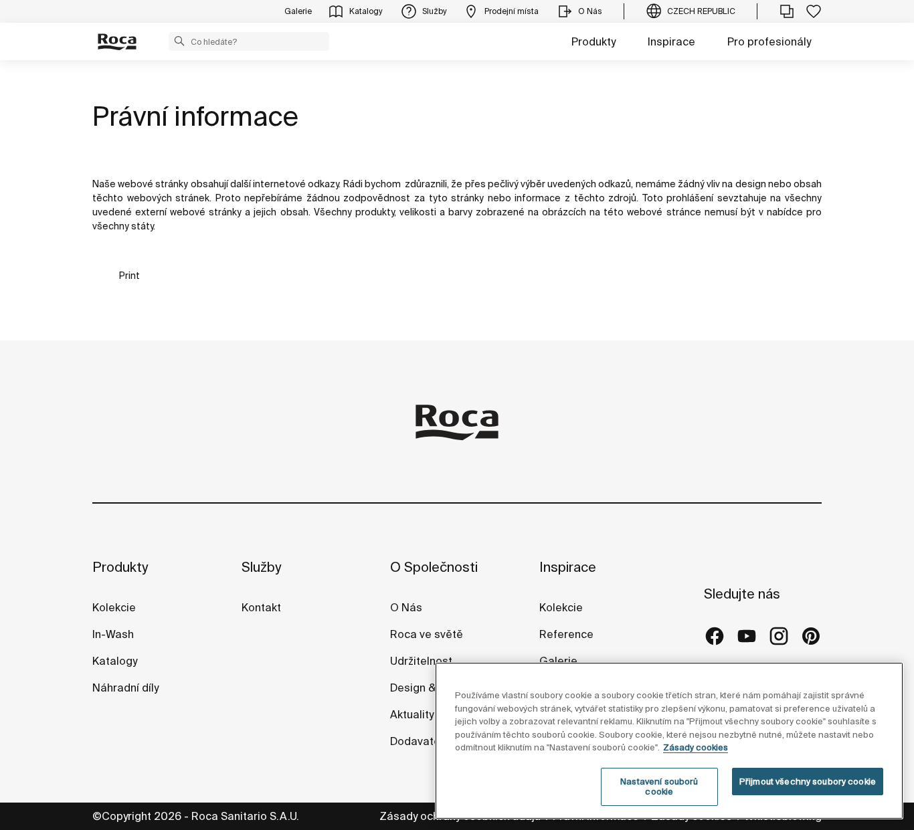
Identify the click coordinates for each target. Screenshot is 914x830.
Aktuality (412, 714)
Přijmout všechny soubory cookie (807, 781)
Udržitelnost (421, 661)
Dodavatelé (420, 741)
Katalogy (116, 661)
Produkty (593, 41)
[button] (179, 40)
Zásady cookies (695, 747)
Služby (261, 567)
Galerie (558, 661)
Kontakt (261, 607)
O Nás (406, 607)
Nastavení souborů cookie (659, 786)
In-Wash (113, 634)
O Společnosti (434, 567)
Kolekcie (114, 607)
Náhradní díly (125, 688)
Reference (566, 634)
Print (129, 275)
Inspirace (671, 41)
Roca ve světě (426, 634)
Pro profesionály (769, 41)
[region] (669, 740)
